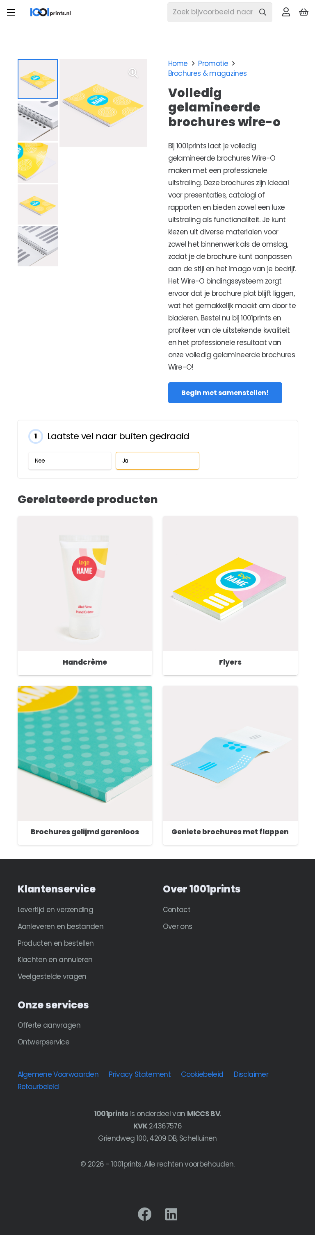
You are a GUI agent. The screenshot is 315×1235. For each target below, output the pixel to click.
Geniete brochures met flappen (230, 832)
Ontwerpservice (43, 1042)
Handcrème (85, 662)
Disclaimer (251, 1074)
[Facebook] (144, 1214)
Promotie (213, 63)
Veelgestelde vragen (52, 976)
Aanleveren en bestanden (60, 926)
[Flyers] (230, 522)
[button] (133, 73)
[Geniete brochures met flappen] (230, 692)
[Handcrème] (85, 522)
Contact (176, 910)
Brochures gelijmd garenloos (85, 832)
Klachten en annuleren (55, 960)
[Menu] (11, 12)
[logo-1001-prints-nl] (50, 12)
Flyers (230, 662)
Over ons (177, 926)
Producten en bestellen (56, 943)
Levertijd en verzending (55, 910)
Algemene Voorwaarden (58, 1074)
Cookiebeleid (202, 1074)
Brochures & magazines (207, 73)
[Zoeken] (262, 12)
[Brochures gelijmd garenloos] (85, 692)
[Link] (286, 12)
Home (178, 63)
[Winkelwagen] (303, 12)
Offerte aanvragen (49, 1025)
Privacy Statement (139, 1074)
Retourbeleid (38, 1087)
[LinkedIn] (171, 1214)
